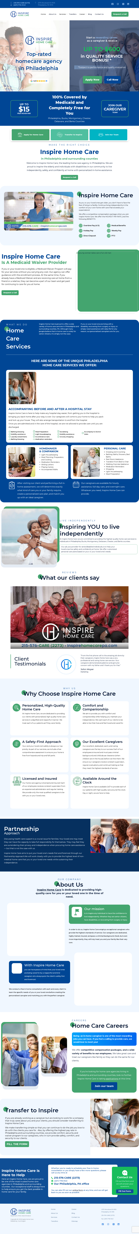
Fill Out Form (125, 1191)
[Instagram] (118, 4)
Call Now (112, 79)
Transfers (72, 14)
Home (43, 14)
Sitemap (75, 1221)
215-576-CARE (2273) (22, 3)
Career (82, 14)
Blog (90, 14)
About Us (52, 14)
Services (62, 14)
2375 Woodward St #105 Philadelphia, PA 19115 (46, 4)
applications (112, 1078)
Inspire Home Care (49, 889)
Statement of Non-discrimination (20, 1216)
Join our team (104, 1086)
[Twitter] (123, 4)
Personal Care (115, 448)
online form (77, 1190)
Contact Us (99, 14)
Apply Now (92, 79)
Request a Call (120, 14)
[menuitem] (45, 14)
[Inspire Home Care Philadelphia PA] (19, 14)
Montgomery (92, 541)
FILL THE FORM (17, 1144)
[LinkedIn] (128, 4)
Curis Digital (21, 1221)
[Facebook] (112, 4)
